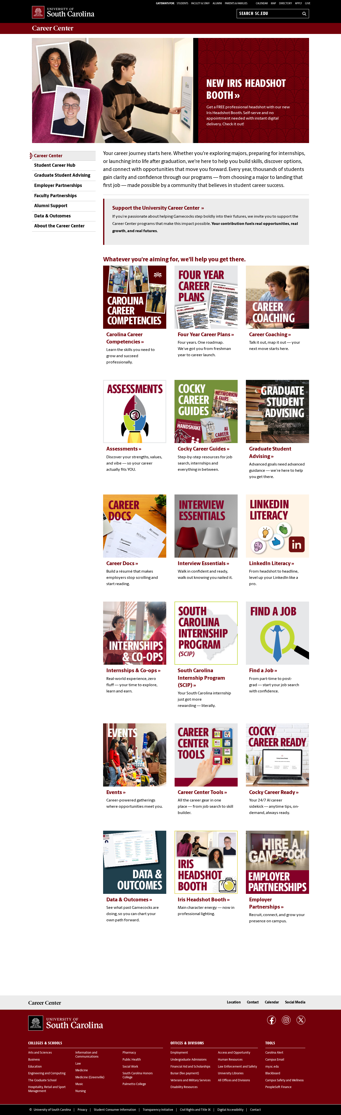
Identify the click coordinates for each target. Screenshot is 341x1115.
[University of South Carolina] (65, 1023)
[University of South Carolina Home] (63, 12)
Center (52, 28)
